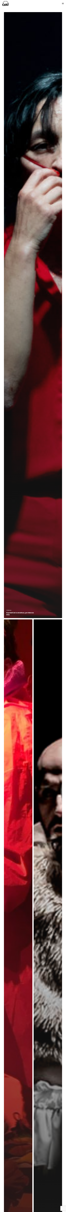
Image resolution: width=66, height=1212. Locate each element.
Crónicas (8, 610)
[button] (63, 3)
